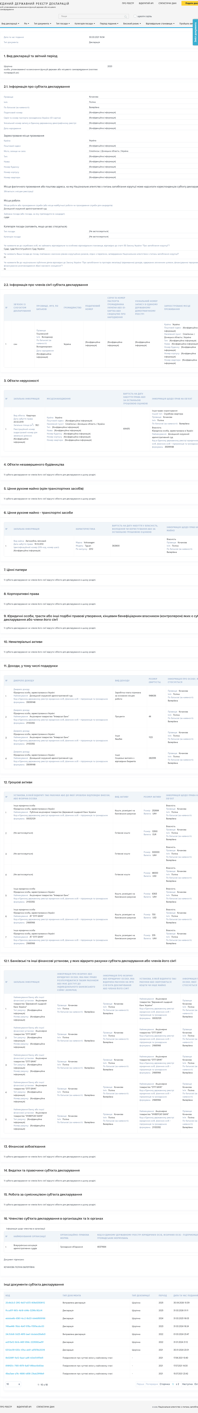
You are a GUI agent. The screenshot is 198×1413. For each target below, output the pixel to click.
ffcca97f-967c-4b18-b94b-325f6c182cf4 (24, 1310)
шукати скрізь (145, 16)
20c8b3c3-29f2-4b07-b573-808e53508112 (25, 1303)
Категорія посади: (84, 23)
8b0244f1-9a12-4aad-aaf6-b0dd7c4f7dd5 (24, 1358)
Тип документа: (41, 23)
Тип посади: (62, 23)
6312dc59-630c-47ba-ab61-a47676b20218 (25, 1350)
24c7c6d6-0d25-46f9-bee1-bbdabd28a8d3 (25, 1334)
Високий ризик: (131, 23)
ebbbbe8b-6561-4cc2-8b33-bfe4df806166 (25, 1318)
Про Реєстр (128, 3)
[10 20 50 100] (13, 1384)
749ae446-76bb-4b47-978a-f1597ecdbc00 (25, 1326)
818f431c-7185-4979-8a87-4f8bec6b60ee (25, 1366)
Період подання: (108, 23)
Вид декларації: (9, 23)
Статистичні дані (167, 3)
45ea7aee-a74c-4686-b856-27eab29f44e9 (25, 1373)
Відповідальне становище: (159, 23)
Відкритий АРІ (146, 3)
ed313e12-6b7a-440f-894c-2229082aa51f (24, 1342)
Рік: (25, 23)
